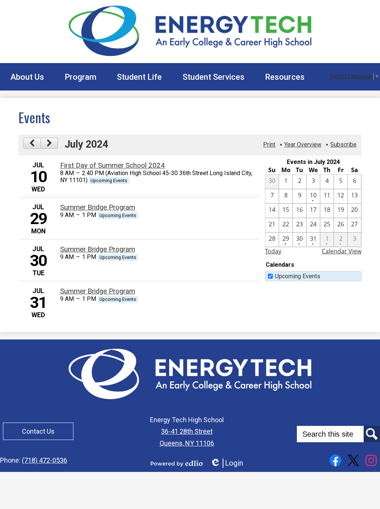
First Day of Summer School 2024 (112, 165)
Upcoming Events (297, 276)
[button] (27, 77)
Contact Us (38, 431)
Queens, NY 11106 (187, 443)
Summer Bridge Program (97, 207)
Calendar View (341, 251)
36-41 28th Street (187, 431)
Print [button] (269, 144)
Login (226, 463)
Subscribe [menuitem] (343, 144)
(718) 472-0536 (44, 460)
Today (273, 251)
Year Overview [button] (302, 144)
